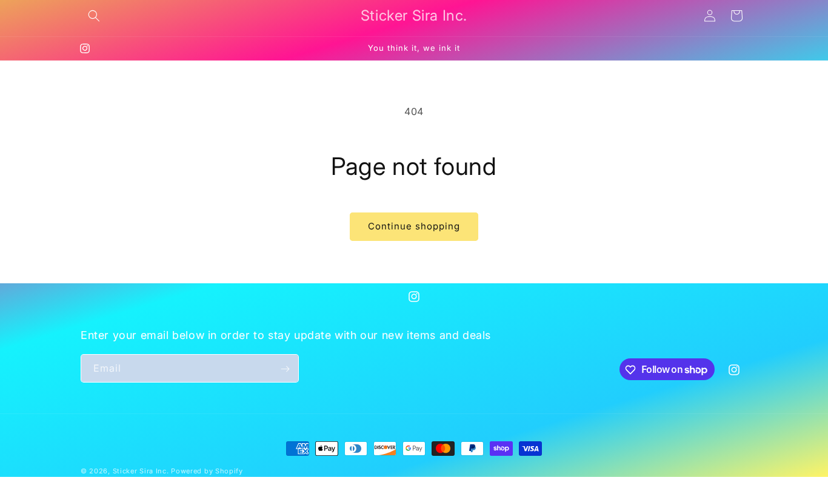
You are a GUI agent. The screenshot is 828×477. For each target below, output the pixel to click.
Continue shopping (414, 226)
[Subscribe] (285, 369)
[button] (94, 15)
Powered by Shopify (207, 471)
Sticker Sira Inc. (142, 471)
